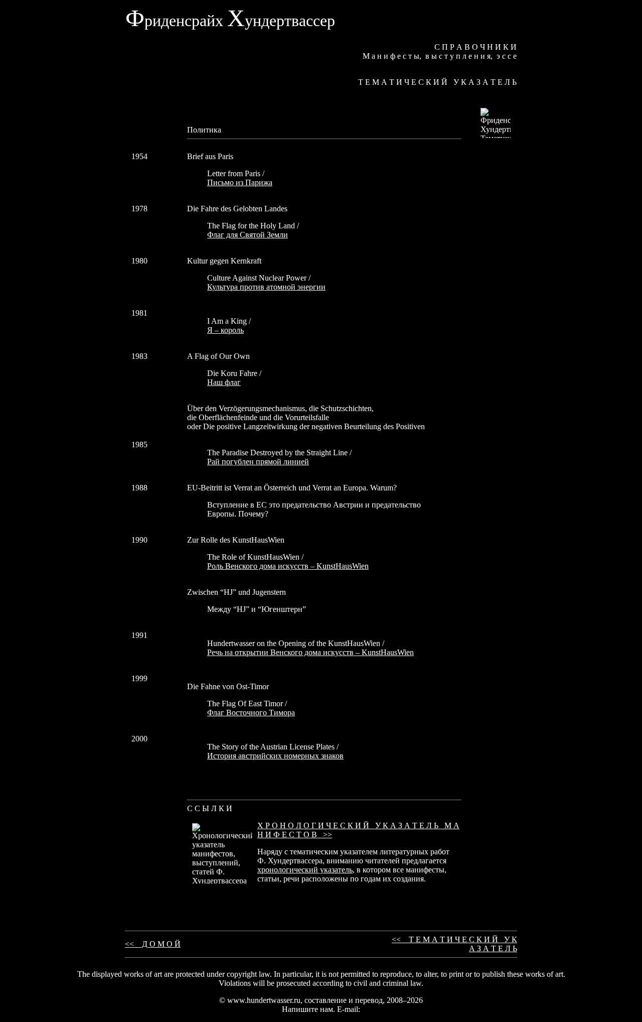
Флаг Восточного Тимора (251, 712)
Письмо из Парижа (239, 182)
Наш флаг (224, 382)
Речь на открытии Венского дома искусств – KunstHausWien (310, 652)
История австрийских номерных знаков (275, 755)
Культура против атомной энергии (266, 287)
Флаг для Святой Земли (247, 234)
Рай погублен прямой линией (258, 461)
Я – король (225, 330)
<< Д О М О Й (153, 944)
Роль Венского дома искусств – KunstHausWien (288, 566)
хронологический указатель (305, 869)
